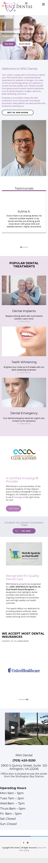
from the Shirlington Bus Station (24, 776)
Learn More (24, 321)
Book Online (24, 44)
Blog (27, 850)
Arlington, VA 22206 (24, 769)
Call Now (9, 44)
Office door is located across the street (24, 773)
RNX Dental (24, 755)
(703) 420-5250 (24, 760)
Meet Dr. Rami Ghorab (17, 112)
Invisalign (18, 497)
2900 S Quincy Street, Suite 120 (24, 765)
